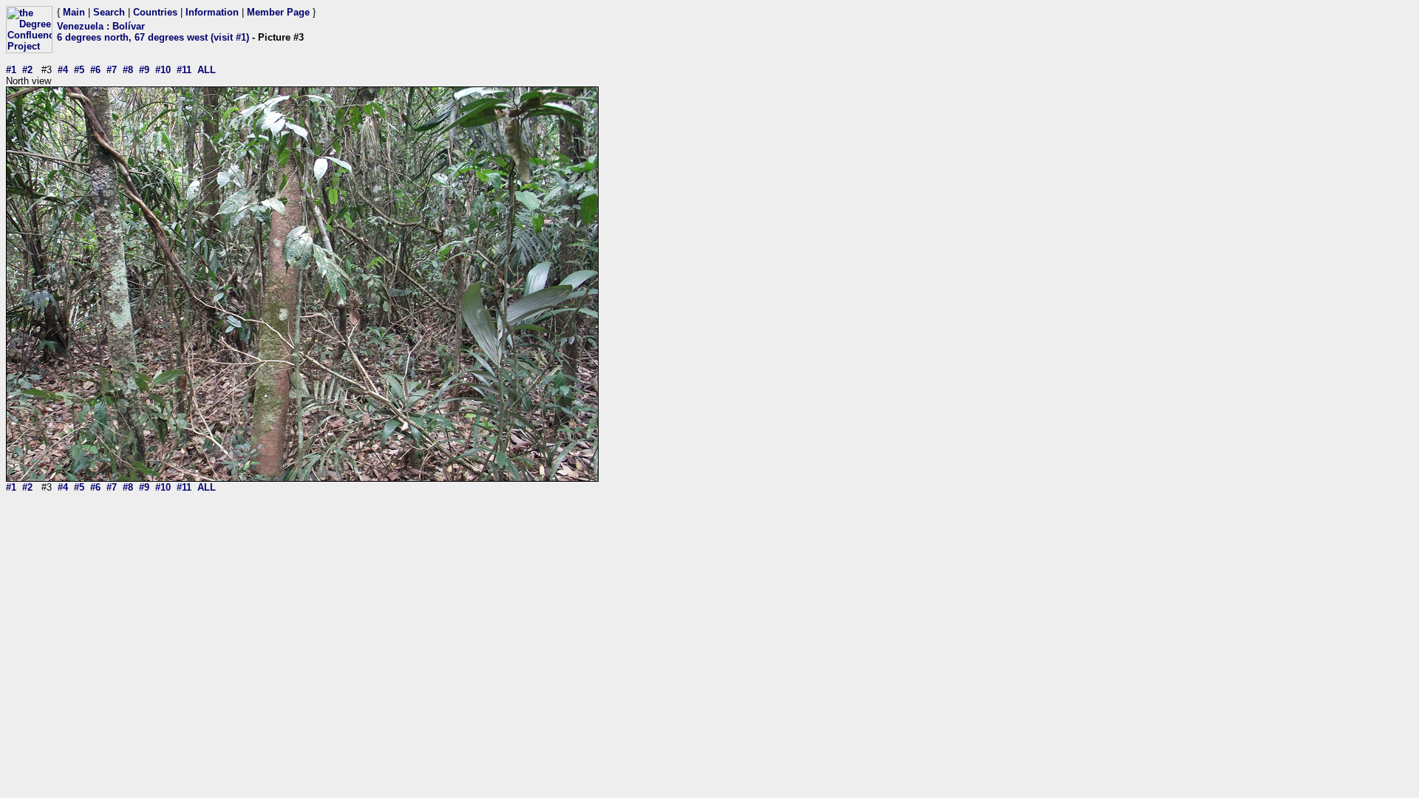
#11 (184, 69)
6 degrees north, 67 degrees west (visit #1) (153, 37)
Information (212, 12)
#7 (111, 69)
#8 (128, 69)
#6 (95, 69)
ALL (206, 69)
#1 (11, 69)
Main (74, 12)
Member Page (278, 12)
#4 (63, 69)
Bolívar (128, 26)
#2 (27, 69)
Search (109, 12)
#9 (144, 69)
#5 (79, 69)
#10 (163, 69)
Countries (155, 12)
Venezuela (80, 26)
